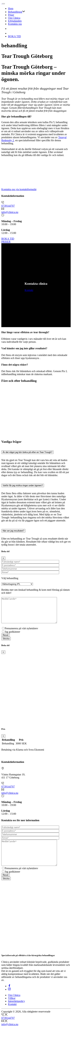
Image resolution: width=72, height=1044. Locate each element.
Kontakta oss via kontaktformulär (19, 189)
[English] (10, 28)
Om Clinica (14, 17)
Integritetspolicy (16, 1001)
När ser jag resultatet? (13, 530)
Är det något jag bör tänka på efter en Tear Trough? (27, 452)
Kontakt (29, 290)
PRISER (6, 241)
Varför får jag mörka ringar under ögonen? (23, 485)
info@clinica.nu (9, 212)
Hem (10, 8)
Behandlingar (15, 11)
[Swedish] (10, 33)
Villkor (11, 998)
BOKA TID (14, 36)
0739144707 (8, 205)
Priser (11, 14)
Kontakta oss (15, 23)
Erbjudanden (15, 20)
